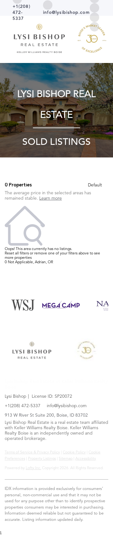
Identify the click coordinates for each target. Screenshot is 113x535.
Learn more (50, 198)
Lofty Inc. (33, 468)
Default (95, 185)
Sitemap (66, 459)
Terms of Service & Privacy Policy (32, 452)
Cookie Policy (74, 452)
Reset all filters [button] (17, 253)
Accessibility (85, 459)
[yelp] (94, 7)
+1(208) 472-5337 (22, 406)
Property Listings (42, 459)
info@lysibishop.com (67, 406)
